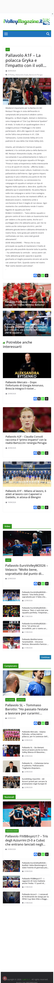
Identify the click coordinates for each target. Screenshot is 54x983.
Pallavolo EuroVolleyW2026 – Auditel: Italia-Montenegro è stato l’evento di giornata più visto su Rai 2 (34, 865)
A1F (8, 49)
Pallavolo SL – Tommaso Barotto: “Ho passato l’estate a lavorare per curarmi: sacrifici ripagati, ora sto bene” (26, 709)
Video (8, 560)
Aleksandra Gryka (21, 75)
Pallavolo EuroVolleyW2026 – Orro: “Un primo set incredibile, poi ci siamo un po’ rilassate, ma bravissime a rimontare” (35, 626)
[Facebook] (35, 275)
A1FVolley (11, 75)
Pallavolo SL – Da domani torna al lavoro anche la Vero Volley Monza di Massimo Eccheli (34, 750)
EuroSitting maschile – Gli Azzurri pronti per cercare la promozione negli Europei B (34, 781)
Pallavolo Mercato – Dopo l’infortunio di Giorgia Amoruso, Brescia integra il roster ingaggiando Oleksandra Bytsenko (26, 386)
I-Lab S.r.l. (26, 979)
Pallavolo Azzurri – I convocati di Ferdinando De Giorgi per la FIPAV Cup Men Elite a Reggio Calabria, (35, 896)
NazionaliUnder (12, 831)
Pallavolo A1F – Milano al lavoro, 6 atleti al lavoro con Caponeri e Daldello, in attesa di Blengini (26, 494)
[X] (39, 275)
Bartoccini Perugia (36, 75)
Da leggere (10, 700)
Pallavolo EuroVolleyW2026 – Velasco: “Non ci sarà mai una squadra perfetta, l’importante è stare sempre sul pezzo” (35, 610)
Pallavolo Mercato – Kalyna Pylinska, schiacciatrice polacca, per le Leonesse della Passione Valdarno (35, 734)
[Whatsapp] (42, 275)
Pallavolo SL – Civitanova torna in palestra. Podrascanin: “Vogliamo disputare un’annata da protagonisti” (35, 765)
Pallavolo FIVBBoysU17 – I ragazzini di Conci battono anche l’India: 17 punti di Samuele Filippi (33, 881)
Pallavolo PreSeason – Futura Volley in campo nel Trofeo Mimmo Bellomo (26, 303)
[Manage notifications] (5, 978)
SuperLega (21, 700)
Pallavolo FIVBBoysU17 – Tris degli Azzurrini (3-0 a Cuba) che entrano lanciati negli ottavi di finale (26, 840)
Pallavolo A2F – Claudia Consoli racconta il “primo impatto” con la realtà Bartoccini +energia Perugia (26, 440)
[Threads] (46, 275)
